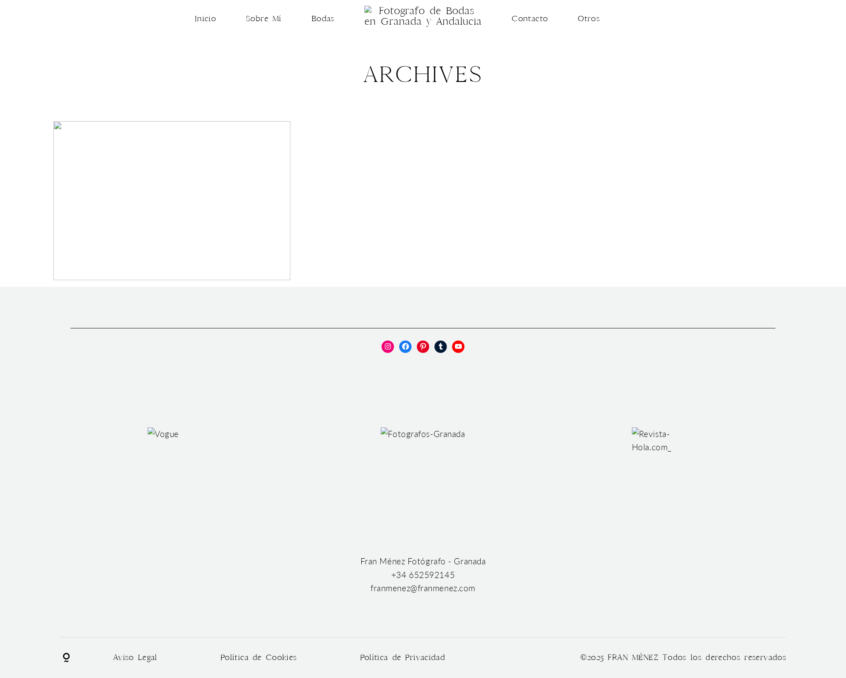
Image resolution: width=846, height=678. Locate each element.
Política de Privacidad (402, 657)
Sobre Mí (264, 19)
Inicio (205, 19)
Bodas (323, 19)
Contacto (530, 19)
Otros (589, 19)
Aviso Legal (135, 657)
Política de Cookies (258, 657)
